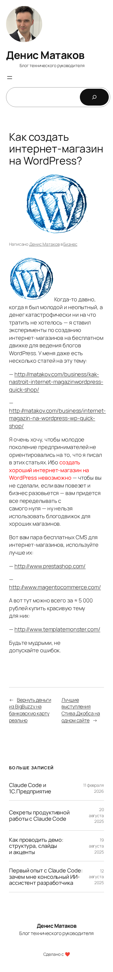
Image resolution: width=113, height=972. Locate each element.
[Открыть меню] (9, 77)
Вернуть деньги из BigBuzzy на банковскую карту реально (30, 710)
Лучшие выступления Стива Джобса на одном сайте (80, 710)
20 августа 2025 (96, 815)
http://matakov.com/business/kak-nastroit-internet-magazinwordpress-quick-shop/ (56, 382)
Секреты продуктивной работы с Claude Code (39, 815)
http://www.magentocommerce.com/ (55, 587)
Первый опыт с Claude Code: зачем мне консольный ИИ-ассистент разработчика (45, 876)
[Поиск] (94, 97)
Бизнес (70, 244)
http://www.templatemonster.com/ (57, 629)
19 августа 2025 (96, 845)
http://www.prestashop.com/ (50, 566)
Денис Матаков (45, 55)
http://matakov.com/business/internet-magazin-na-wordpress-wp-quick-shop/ (57, 418)
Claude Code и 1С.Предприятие (30, 788)
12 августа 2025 (96, 876)
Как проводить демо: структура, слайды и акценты (36, 846)
